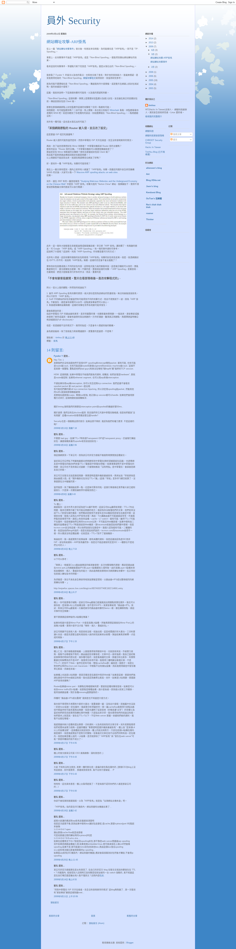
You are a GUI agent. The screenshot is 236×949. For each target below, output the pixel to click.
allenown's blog (154, 168)
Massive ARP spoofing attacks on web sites (97, 172)
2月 (153, 67)
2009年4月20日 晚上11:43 (66, 860)
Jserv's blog (152, 186)
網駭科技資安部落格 (154, 135)
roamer (149, 213)
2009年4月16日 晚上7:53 (65, 549)
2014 (151, 38)
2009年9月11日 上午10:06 (66, 896)
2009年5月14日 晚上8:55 (65, 879)
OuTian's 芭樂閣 (154, 198)
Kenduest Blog (153, 192)
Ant (147, 174)
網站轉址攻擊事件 (65, 49)
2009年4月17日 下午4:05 (65, 743)
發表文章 (176, 134)
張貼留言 (55, 902)
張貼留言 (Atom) (96, 923)
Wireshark (114, 110)
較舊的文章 (132, 916)
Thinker (150, 219)
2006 (151, 76)
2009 (151, 46)
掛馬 (55, 341)
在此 (102, 875)
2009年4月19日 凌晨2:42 (65, 810)
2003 (151, 88)
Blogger (129, 942)
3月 (153, 54)
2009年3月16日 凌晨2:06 (65, 445)
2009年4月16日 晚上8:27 (65, 592)
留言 (174, 139)
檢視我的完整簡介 (153, 116)
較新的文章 (54, 916)
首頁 (93, 916)
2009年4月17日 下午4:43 (65, 757)
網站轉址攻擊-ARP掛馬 (161, 58)
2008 (151, 72)
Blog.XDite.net (153, 180)
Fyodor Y (58, 356)
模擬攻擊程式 (89, 78)
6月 (153, 50)
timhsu (152, 105)
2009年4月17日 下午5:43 (65, 774)
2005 (151, 80)
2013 (151, 42)
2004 (151, 84)
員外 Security (74, 20)
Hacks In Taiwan (153, 147)
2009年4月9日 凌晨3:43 (65, 494)
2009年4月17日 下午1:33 (65, 641)
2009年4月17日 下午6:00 (65, 791)
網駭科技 (149, 131)
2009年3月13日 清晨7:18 (65, 428)
